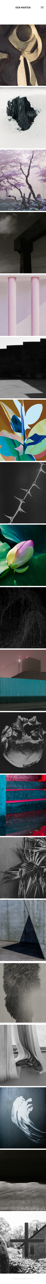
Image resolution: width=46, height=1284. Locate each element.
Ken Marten (23, 7)
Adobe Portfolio (27, 1278)
